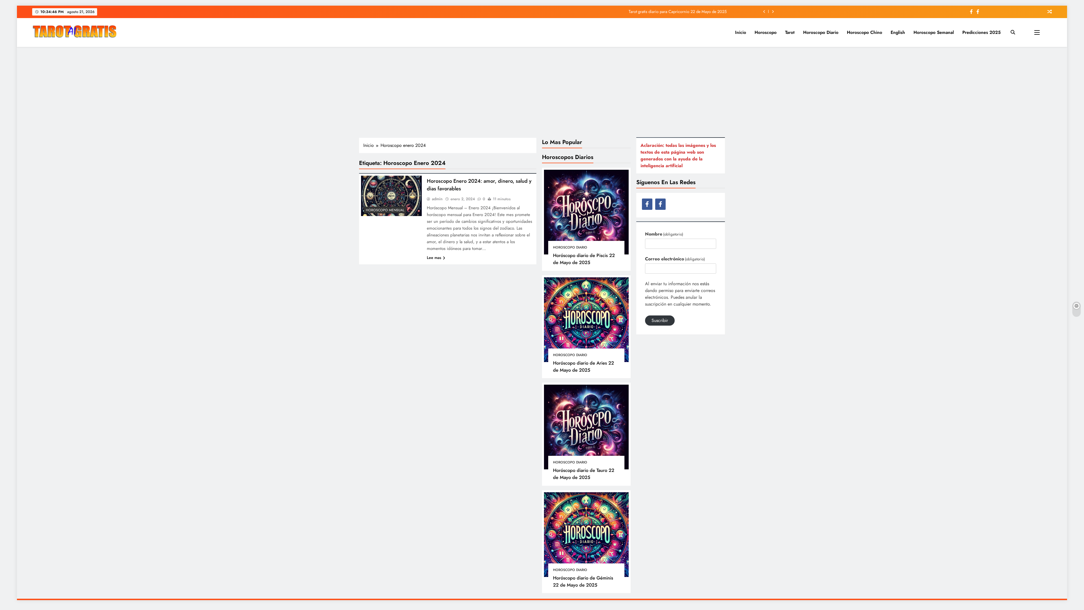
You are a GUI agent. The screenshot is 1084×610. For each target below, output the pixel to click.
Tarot (790, 32)
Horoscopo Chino (864, 32)
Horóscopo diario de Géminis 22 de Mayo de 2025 (583, 581)
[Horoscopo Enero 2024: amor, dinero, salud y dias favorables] (391, 196)
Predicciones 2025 (981, 32)
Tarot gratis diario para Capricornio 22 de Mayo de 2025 (678, 11)
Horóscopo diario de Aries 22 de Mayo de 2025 (583, 366)
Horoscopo (766, 32)
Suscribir (660, 320)
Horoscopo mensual (385, 210)
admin (437, 199)
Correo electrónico (675, 259)
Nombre (664, 234)
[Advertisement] (542, 92)
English (898, 32)
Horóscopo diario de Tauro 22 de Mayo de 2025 (583, 474)
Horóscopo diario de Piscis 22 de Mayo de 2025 (584, 259)
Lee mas (434, 257)
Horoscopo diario (820, 32)
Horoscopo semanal (933, 32)
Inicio (740, 32)
